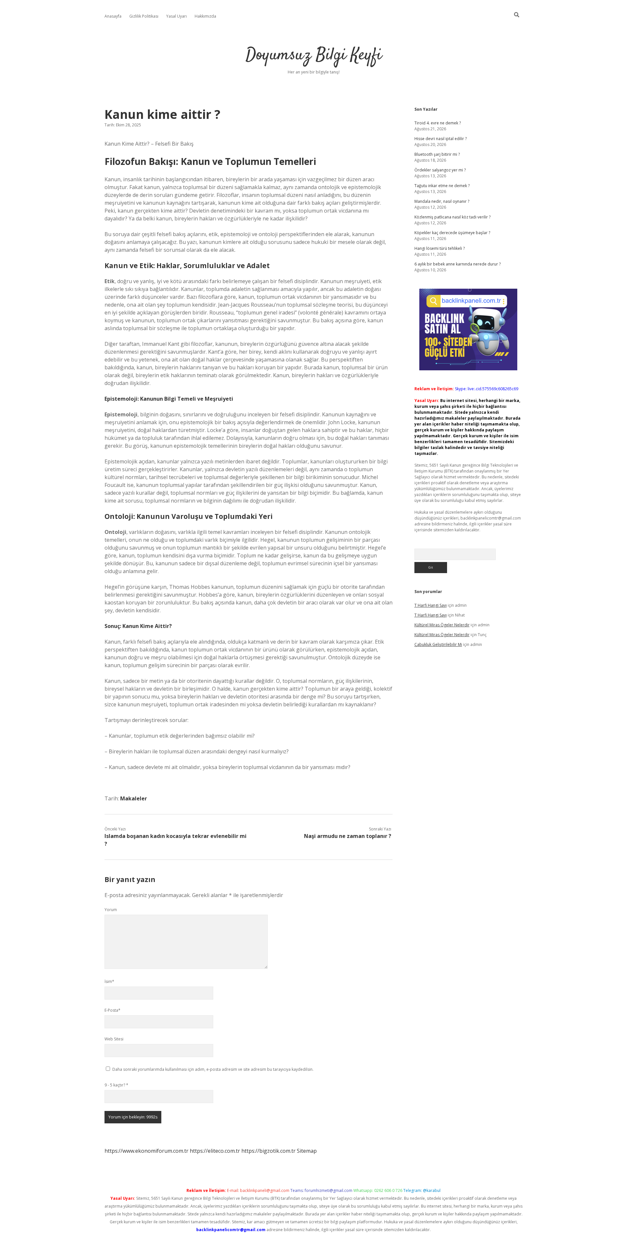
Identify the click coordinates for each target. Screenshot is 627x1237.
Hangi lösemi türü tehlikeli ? (439, 248)
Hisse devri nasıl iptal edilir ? (440, 138)
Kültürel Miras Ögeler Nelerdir (442, 625)
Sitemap (307, 1150)
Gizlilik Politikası (143, 16)
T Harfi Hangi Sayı (430, 605)
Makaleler (133, 798)
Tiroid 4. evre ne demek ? (437, 123)
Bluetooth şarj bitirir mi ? (437, 154)
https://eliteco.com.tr (215, 1150)
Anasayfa (112, 16)
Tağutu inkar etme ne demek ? (442, 185)
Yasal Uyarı (176, 16)
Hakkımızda (205, 16)
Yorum (110, 909)
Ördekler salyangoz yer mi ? (440, 170)
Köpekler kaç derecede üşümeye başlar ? (452, 232)
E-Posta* (112, 1010)
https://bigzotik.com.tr (268, 1150)
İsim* (109, 981)
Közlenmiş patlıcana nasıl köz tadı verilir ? (452, 217)
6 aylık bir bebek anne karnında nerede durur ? (457, 264)
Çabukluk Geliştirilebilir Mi (438, 644)
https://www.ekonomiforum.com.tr (146, 1150)
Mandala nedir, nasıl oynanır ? (441, 201)
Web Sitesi (113, 1039)
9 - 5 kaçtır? (116, 1085)
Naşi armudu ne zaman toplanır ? (347, 836)
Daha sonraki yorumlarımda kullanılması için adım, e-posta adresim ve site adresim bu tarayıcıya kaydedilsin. (213, 1069)
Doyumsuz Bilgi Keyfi (314, 55)
